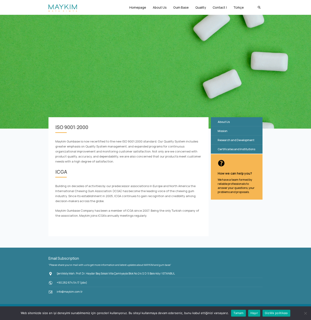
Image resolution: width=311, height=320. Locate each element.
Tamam (238, 313)
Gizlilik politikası (276, 313)
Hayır (254, 313)
